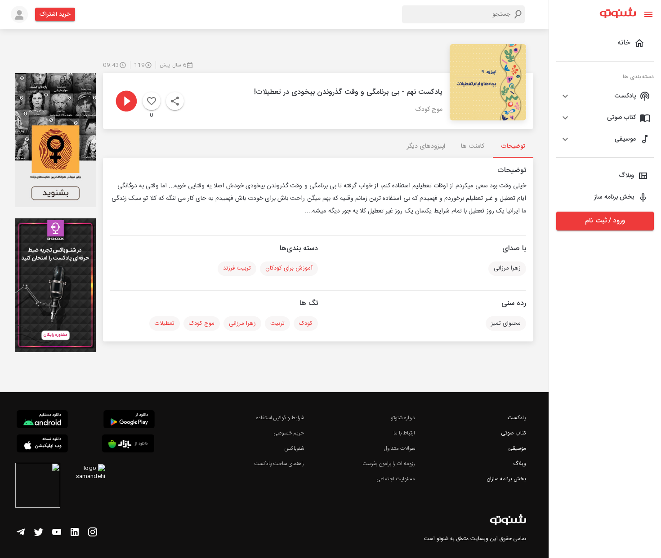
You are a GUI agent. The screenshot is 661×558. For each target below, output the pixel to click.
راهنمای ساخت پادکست (279, 464)
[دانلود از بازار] (128, 445)
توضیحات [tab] (513, 146)
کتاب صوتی (513, 433)
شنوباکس (294, 448)
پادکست (517, 418)
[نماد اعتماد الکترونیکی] (37, 486)
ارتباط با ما (404, 433)
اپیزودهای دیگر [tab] (426, 146)
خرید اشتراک (55, 14)
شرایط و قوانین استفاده (280, 418)
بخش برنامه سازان (506, 479)
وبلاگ (519, 464)
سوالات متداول (399, 448)
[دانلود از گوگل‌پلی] (129, 420)
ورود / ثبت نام (605, 220)
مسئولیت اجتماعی (395, 479)
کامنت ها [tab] (472, 146)
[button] (605, 96)
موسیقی (517, 448)
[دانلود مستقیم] (42, 420)
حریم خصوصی (288, 433)
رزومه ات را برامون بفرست (388, 464)
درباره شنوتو (403, 418)
